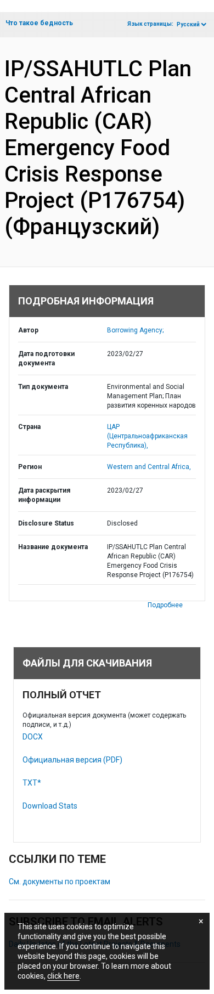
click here (63, 976)
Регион (30, 467)
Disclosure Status (46, 523)
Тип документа (43, 387)
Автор (28, 330)
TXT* (31, 782)
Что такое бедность (39, 23)
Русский (188, 24)
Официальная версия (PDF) (72, 759)
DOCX (32, 736)
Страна (29, 427)
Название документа (53, 547)
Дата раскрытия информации (44, 495)
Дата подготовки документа (46, 358)
